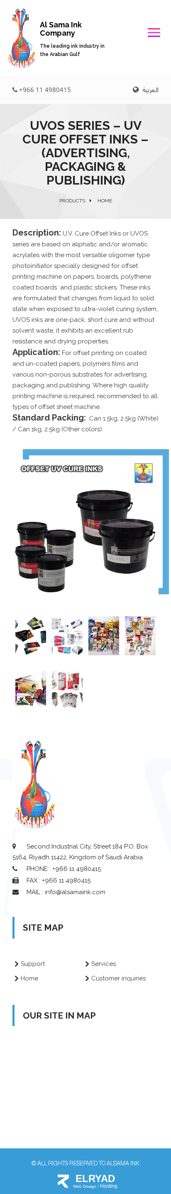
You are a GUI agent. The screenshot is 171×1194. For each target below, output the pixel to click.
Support (33, 964)
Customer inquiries (118, 978)
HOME (105, 201)
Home (29, 978)
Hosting (108, 1186)
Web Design (85, 1186)
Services (103, 964)
